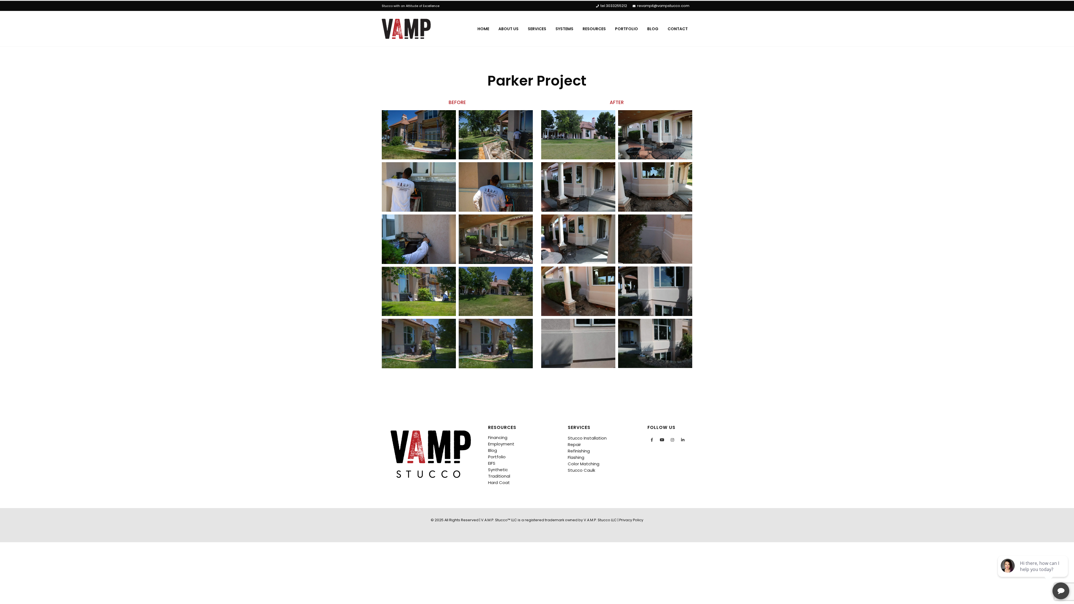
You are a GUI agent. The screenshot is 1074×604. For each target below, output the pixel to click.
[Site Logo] (406, 29)
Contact (678, 29)
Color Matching (583, 464)
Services (537, 29)
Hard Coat (499, 482)
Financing (497, 437)
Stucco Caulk (581, 470)
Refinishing (579, 451)
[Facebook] (651, 440)
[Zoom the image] (431, 427)
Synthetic (498, 470)
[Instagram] (672, 440)
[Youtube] (662, 440)
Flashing (576, 457)
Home (483, 29)
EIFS (491, 463)
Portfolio (626, 29)
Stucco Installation (587, 438)
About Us (508, 29)
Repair (574, 444)
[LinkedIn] (683, 440)
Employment (501, 444)
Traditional (499, 476)
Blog (652, 29)
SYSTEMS (564, 29)
